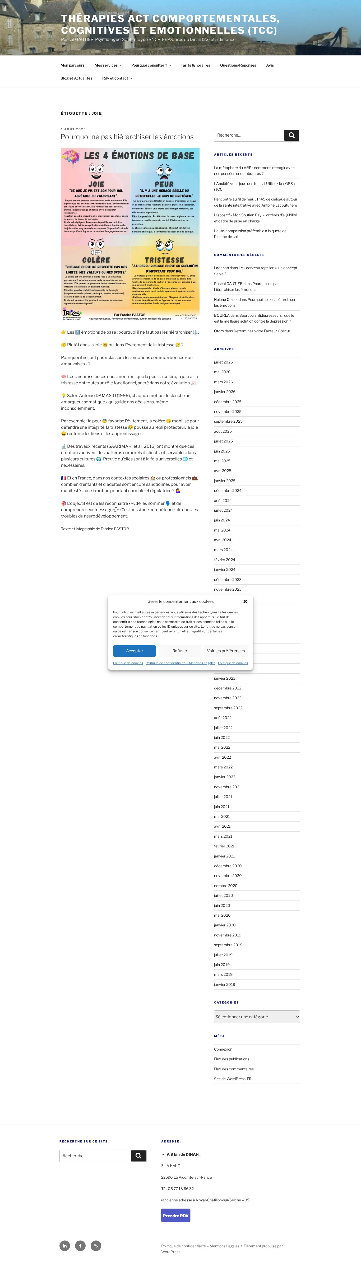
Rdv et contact (115, 78)
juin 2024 (222, 520)
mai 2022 (222, 747)
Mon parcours (73, 65)
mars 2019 (223, 974)
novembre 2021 (227, 787)
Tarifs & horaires (195, 65)
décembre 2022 (227, 688)
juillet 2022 (223, 727)
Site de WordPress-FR (233, 1078)
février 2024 (224, 559)
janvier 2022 (224, 777)
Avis (270, 65)
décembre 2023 (228, 579)
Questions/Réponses (238, 65)
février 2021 (224, 846)
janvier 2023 (224, 678)
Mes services (106, 65)
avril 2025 (222, 470)
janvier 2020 (225, 925)
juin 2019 (222, 964)
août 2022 (223, 717)
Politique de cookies (128, 663)
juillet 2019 (223, 955)
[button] (245, 601)
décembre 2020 (228, 866)
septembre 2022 (228, 708)
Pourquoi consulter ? (149, 65)
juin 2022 (222, 737)
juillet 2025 (223, 441)
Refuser (180, 650)
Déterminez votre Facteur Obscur (262, 331)
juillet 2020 (223, 895)
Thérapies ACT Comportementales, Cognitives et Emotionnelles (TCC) (170, 24)
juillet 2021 (223, 796)
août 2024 (223, 500)
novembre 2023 (228, 589)
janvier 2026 (224, 391)
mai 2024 (222, 530)
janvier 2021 (224, 856)
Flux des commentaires (234, 1069)
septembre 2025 (228, 421)
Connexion (223, 1049)
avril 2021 (222, 826)
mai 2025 (222, 461)
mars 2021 (223, 836)
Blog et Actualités (76, 78)
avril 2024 (222, 540)
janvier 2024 (224, 569)
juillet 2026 (223, 362)
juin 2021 (221, 806)
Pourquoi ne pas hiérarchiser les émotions (127, 137)
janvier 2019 (224, 984)
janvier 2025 (224, 480)
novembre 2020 (228, 875)
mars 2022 (223, 767)
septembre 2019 (228, 945)
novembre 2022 (227, 698)
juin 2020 (222, 905)
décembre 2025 (228, 401)
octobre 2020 (226, 885)
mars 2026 (223, 382)
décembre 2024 (228, 490)
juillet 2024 (223, 510)
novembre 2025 (228, 411)
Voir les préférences (226, 650)
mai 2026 (222, 372)
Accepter (134, 650)
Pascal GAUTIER (228, 283)
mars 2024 (223, 549)
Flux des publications (231, 1059)
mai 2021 (222, 816)
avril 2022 (222, 757)
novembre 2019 (227, 935)
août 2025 (223, 431)
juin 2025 (222, 451)
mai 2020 (222, 915)
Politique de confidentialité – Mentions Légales (180, 663)
